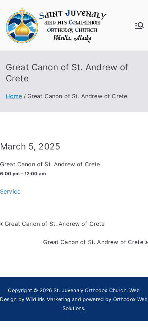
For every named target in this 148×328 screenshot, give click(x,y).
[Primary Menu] (139, 25)
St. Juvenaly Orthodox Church (90, 290)
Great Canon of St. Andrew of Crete (55, 223)
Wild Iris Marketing (48, 299)
